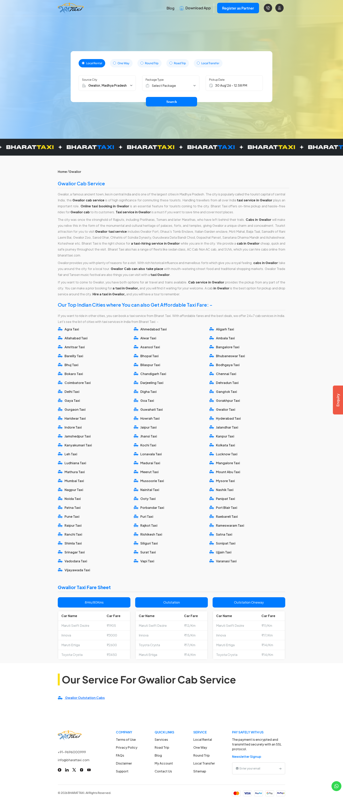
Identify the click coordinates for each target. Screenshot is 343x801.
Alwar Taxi (148, 338)
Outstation (171, 602)
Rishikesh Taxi (151, 534)
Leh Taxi (71, 454)
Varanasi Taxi (226, 561)
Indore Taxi (73, 427)
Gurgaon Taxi (75, 409)
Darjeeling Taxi (151, 383)
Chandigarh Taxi (153, 374)
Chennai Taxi (226, 374)
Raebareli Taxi (227, 516)
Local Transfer (210, 63)
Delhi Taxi (72, 391)
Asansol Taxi (150, 347)
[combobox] (172, 85)
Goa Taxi (147, 400)
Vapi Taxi (147, 561)
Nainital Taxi (149, 490)
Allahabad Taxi (76, 338)
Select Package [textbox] (164, 85)
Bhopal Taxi (149, 356)
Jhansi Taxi (148, 436)
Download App (198, 8)
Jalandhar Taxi (227, 427)
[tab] (92, 63)
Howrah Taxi (150, 418)
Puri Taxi (146, 516)
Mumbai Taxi (74, 481)
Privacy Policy (126, 747)
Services (161, 739)
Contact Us (163, 771)
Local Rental (94, 63)
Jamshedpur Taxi (78, 436)
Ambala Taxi (225, 338)
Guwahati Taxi (151, 409)
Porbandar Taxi (152, 507)
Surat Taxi (148, 552)
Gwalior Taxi (225, 409)
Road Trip (180, 63)
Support (122, 771)
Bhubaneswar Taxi (230, 356)
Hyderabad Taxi (228, 418)
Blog (170, 8)
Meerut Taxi (149, 472)
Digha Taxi (148, 391)
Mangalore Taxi (228, 463)
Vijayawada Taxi (77, 570)
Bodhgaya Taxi (228, 365)
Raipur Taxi (73, 525)
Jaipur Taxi (148, 427)
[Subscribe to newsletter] (280, 768)
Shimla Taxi (73, 543)
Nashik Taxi (224, 490)
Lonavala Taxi (151, 454)
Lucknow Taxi (226, 454)
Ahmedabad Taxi (153, 329)
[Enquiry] (338, 400)
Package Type (154, 79)
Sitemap (199, 771)
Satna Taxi (224, 534)
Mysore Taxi (225, 481)
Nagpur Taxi (74, 490)
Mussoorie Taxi (152, 481)
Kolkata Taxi (225, 445)
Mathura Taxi (75, 472)
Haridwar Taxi (75, 418)
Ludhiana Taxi (75, 463)
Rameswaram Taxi (230, 525)
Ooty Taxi (148, 499)
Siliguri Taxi (149, 543)
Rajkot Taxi (148, 525)
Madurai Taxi (150, 463)
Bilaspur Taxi (150, 365)
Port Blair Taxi (226, 507)
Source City (89, 79)
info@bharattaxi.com (74, 760)
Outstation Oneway (249, 602)
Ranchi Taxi (73, 534)
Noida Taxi (73, 499)
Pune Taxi (72, 516)
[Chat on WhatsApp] (336, 786)
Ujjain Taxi (223, 552)
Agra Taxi (72, 329)
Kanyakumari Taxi (78, 445)
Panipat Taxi (225, 499)
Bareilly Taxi (74, 356)
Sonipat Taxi (225, 543)
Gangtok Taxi (226, 391)
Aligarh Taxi (225, 329)
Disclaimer (124, 763)
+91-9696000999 (72, 752)
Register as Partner (238, 8)
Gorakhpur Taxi (228, 400)
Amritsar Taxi (75, 347)
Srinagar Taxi (75, 552)
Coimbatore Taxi (78, 383)
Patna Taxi (73, 507)
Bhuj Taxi (71, 365)
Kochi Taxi (148, 445)
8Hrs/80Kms (94, 602)
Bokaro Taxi (74, 374)
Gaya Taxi (72, 400)
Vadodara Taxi (76, 561)
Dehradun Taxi (227, 383)
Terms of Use (126, 739)
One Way (123, 63)
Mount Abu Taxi (228, 472)
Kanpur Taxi (225, 436)
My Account (164, 763)
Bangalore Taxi (227, 347)
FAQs (120, 755)
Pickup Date (217, 79)
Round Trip (151, 63)
